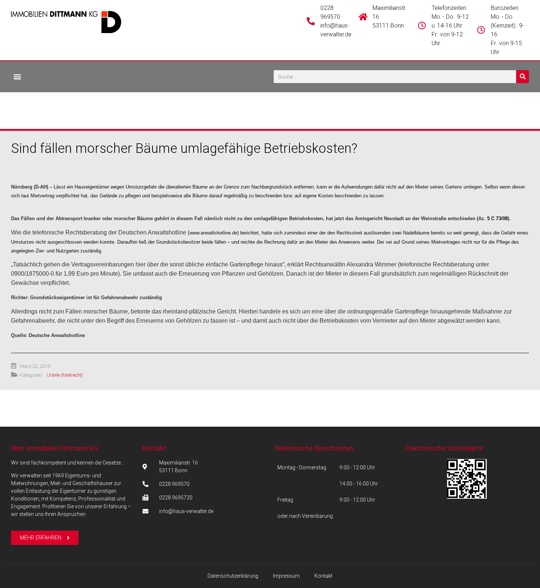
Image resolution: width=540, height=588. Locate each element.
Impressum (286, 576)
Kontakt (154, 448)
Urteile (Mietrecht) (65, 375)
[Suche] (522, 76)
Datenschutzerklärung (233, 576)
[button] (17, 76)
